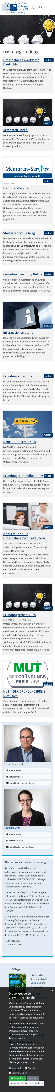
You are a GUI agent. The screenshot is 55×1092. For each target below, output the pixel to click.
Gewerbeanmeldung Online (22, 274)
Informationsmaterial (18, 333)
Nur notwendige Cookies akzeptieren (27, 1083)
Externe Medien (19, 1072)
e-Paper (38, 986)
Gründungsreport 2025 (19, 615)
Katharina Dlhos (12, 828)
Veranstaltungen (15, 130)
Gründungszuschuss (17, 376)
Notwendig (17, 1068)
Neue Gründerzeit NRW (19, 442)
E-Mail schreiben (15, 776)
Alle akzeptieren (18, 1078)
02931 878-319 (14, 770)
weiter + (49, 60)
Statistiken (33, 1068)
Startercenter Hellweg (19, 233)
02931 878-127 (14, 834)
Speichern (32, 1078)
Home (7, 3)
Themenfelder (21, 3)
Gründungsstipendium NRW (23, 476)
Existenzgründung (17, 12)
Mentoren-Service (16, 188)
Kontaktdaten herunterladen (21, 783)
